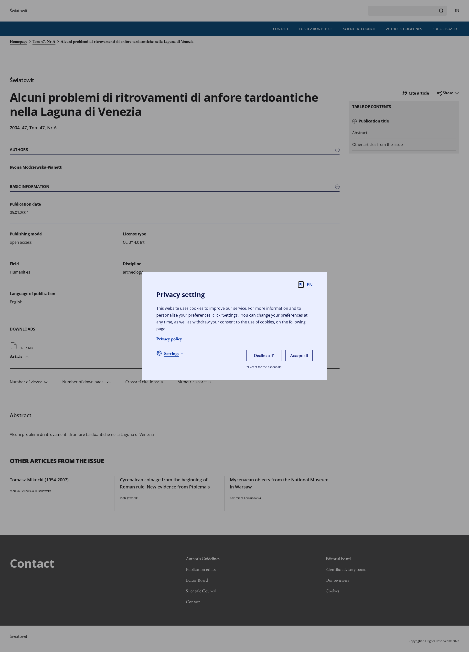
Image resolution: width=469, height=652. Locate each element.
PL (301, 284)
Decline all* (264, 355)
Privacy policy (169, 338)
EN (310, 284)
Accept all (299, 355)
